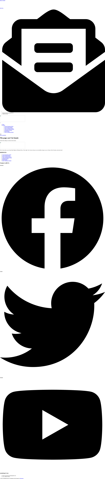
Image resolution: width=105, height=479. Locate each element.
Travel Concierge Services (8, 128)
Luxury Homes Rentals (8, 127)
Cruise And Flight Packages (9, 129)
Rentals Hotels (6, 131)
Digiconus (21, 478)
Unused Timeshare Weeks (8, 126)
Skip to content (2, 0)
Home (3, 124)
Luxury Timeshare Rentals (9, 132)
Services (3, 125)
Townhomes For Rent (8, 130)
